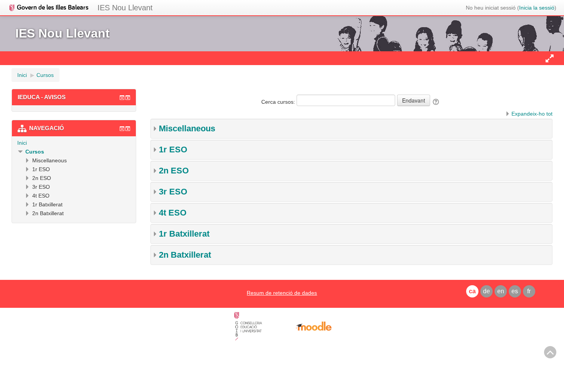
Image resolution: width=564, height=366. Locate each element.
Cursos (34, 152)
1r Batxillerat (184, 234)
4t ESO (172, 212)
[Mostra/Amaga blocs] (549, 58)
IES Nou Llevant (125, 7)
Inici (22, 143)
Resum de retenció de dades (282, 293)
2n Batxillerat (185, 255)
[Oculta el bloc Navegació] (122, 128)
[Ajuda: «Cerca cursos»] (436, 102)
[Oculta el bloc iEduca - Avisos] (122, 97)
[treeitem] (73, 143)
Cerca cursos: (279, 102)
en (500, 291)
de (486, 291)
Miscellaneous (187, 128)
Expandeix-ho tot (531, 114)
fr (529, 291)
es (514, 291)
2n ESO (174, 170)
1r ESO (173, 149)
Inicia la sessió (536, 8)
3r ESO (173, 191)
